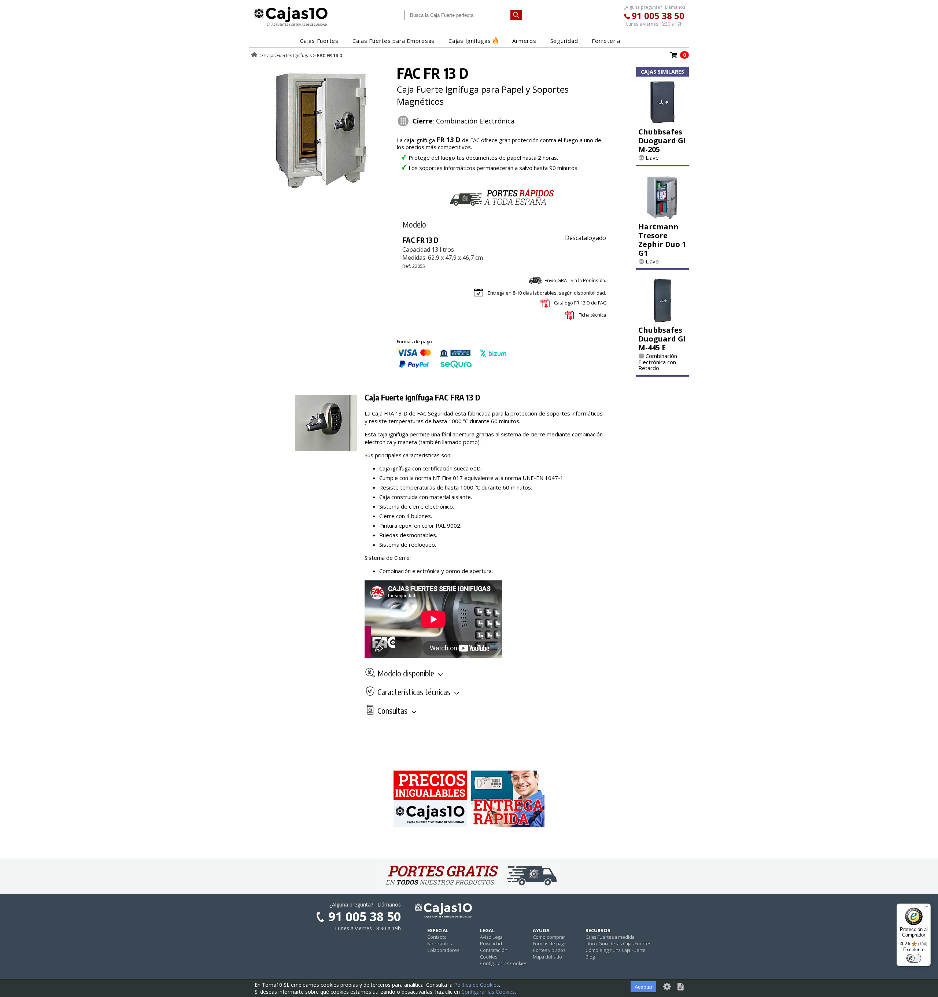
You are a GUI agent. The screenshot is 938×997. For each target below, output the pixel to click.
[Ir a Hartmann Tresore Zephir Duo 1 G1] (662, 217)
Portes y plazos (549, 950)
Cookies (488, 956)
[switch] (913, 958)
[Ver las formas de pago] (452, 366)
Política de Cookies (476, 984)
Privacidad (491, 943)
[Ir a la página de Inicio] (290, 26)
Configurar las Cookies (503, 963)
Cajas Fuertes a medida (610, 937)
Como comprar (549, 937)
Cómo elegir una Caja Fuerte (616, 950)
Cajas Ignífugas (469, 40)
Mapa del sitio (547, 956)
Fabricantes (439, 943)
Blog (590, 956)
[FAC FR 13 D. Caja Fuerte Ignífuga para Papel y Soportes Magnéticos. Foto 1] (321, 187)
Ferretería (606, 40)
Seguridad (564, 40)
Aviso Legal (491, 937)
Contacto (437, 937)
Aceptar (644, 987)
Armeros (524, 40)
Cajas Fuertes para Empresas (393, 40)
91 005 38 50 (658, 16)
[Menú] (926, 908)
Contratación (493, 950)
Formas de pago (549, 943)
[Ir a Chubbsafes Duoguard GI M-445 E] (662, 320)
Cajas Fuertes (319, 40)
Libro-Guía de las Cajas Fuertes (618, 943)
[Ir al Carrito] (674, 57)
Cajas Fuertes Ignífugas (288, 55)
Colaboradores (443, 950)
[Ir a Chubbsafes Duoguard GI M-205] (662, 122)
